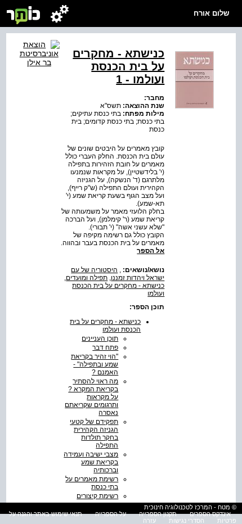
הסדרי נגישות (186, 520)
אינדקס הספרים (210, 514)
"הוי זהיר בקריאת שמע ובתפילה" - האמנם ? (94, 364)
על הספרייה (110, 514)
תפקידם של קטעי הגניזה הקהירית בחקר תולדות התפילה (94, 433)
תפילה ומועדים (86, 278)
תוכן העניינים (100, 338)
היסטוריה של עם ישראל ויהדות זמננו (117, 274)
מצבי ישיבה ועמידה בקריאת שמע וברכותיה (91, 462)
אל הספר (150, 251)
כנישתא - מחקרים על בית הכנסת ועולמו (105, 325)
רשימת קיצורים (97, 496)
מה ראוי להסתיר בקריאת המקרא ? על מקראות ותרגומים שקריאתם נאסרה (91, 397)
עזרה (149, 520)
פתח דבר (105, 347)
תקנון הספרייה (158, 514)
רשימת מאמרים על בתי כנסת (91, 483)
